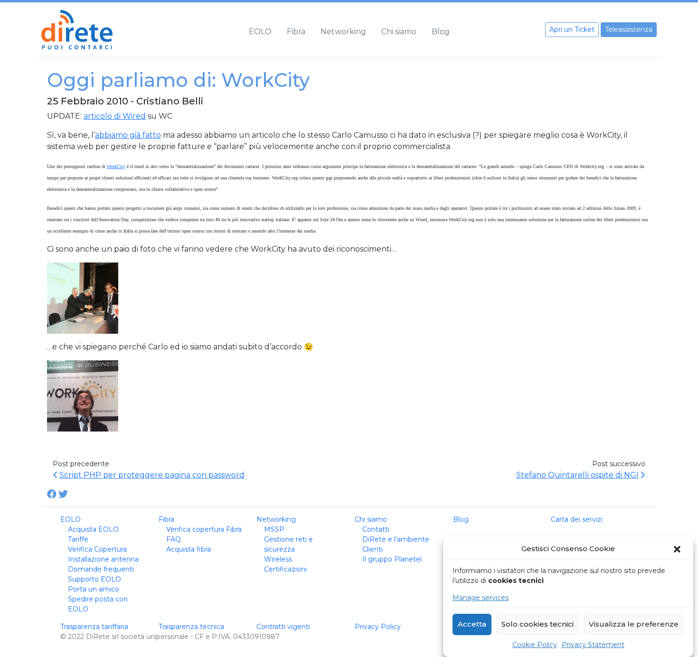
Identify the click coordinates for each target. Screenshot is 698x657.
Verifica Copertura (97, 549)
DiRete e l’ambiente (395, 539)
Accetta (472, 624)
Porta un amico (93, 589)
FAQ (173, 539)
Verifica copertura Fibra (204, 529)
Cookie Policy (534, 644)
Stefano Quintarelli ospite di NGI (577, 474)
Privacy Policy (378, 626)
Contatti (375, 529)
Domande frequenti (101, 569)
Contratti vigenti (283, 626)
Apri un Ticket (571, 29)
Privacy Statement (593, 644)
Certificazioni (285, 569)
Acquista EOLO (93, 529)
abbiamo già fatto (128, 135)
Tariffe (78, 539)
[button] (678, 549)
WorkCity (116, 166)
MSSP (274, 529)
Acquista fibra (188, 549)
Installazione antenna (103, 559)
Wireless (278, 559)
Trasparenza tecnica (191, 626)
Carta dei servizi (577, 519)
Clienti (372, 549)
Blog (441, 31)
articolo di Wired (115, 116)
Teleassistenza (628, 29)
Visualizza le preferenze (634, 624)
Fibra (296, 31)
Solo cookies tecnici (537, 624)
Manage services (481, 597)
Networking (343, 31)
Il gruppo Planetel (392, 559)
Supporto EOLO (94, 579)
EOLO (260, 31)
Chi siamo (398, 31)
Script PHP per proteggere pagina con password (152, 474)
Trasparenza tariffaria (94, 626)
